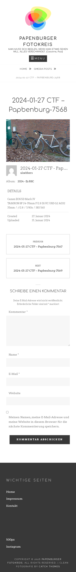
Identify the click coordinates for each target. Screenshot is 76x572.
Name (14, 354)
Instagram (13, 546)
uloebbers (26, 173)
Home (24, 69)
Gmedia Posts (43, 69)
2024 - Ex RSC (26, 181)
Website (15, 393)
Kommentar (18, 311)
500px (10, 539)
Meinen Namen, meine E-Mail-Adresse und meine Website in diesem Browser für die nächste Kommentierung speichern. (39, 422)
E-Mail (14, 374)
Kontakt (11, 505)
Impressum (14, 498)
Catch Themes (49, 566)
